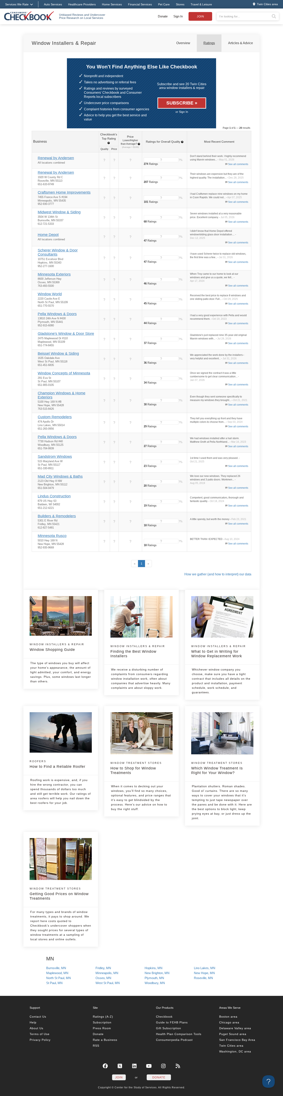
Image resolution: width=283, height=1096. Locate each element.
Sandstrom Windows (55, 456)
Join (200, 16)
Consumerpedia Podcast (174, 1039)
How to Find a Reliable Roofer (57, 764)
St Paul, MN (54, 983)
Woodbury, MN (155, 983)
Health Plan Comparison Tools (178, 1034)
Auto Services (53, 4)
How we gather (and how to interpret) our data (217, 574)
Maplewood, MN (57, 973)
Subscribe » (181, 103)
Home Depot (48, 235)
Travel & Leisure (201, 4)
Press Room (102, 1028)
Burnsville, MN (56, 968)
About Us (36, 1028)
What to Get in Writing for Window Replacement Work (218, 651)
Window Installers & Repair (64, 43)
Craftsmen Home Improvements (64, 192)
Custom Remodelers (55, 417)
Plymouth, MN (154, 978)
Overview (183, 43)
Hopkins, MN (153, 968)
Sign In (178, 16)
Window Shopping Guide (57, 647)
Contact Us (38, 1016)
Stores (180, 4)
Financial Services (140, 4)
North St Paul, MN (58, 978)
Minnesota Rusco (52, 536)
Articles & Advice (240, 43)
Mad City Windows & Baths (60, 476)
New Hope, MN (204, 973)
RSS (96, 1045)
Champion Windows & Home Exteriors (61, 395)
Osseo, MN (103, 978)
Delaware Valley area (235, 1028)
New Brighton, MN (157, 973)
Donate (163, 16)
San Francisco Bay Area (237, 1039)
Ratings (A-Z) (103, 1016)
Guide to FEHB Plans (172, 1022)
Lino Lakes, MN (204, 968)
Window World (50, 294)
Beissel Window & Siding (58, 353)
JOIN (119, 1077)
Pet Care (164, 4)
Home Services (112, 4)
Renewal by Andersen (56, 158)
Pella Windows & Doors (57, 314)
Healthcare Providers (82, 4)
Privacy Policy (40, 1039)
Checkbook (164, 1016)
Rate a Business (105, 1039)
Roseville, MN (203, 978)
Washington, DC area (235, 1051)
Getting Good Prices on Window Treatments (59, 893)
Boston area (228, 1016)
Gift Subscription (168, 1028)
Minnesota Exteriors (54, 274)
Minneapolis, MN (107, 973)
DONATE (158, 1077)
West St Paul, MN (108, 983)
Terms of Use (40, 1034)
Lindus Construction (54, 496)
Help (33, 1022)
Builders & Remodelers (57, 516)
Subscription (102, 1022)
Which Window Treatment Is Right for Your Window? (217, 768)
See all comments (238, 164)
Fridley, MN (103, 968)
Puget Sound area (232, 1034)
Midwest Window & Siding (59, 212)
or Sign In (181, 111)
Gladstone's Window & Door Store (66, 334)
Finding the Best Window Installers (137, 651)
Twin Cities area (231, 1045)
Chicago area (229, 1022)
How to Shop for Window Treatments (136, 768)
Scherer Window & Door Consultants (58, 252)
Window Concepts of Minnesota (64, 373)
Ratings (209, 43)
